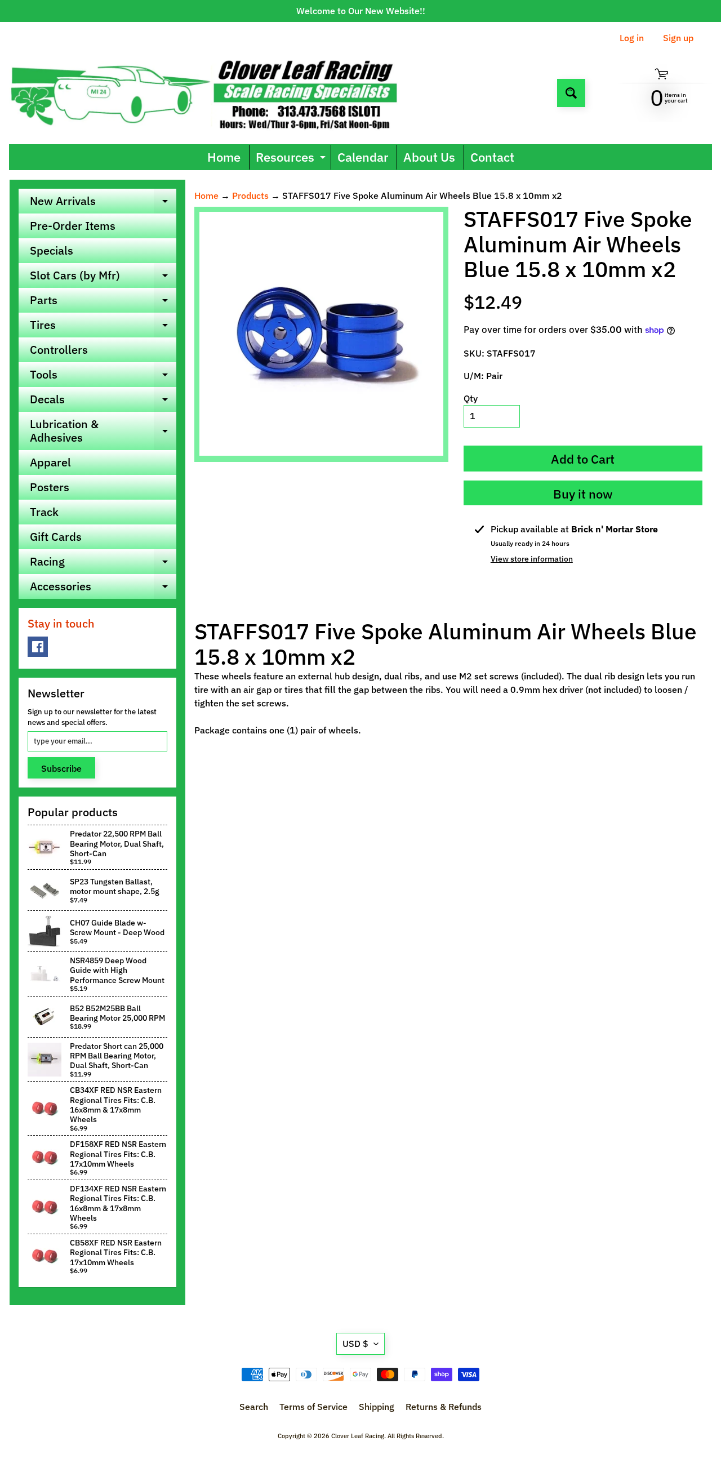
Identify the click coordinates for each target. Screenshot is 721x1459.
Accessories (103, 589)
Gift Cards (56, 536)
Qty (471, 398)
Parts (103, 302)
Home (224, 157)
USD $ (355, 1343)
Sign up (678, 37)
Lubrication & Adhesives (103, 431)
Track (44, 511)
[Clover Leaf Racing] (216, 92)
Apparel (50, 462)
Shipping (376, 1406)
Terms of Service (313, 1406)
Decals (103, 402)
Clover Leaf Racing (357, 1436)
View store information (532, 559)
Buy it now (583, 494)
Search (253, 1406)
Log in (632, 37)
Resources (292, 159)
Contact (492, 157)
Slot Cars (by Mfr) (103, 278)
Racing (103, 564)
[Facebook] (38, 647)
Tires (103, 327)
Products (250, 195)
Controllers (59, 349)
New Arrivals (103, 203)
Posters (49, 487)
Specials (51, 250)
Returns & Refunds (444, 1406)
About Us (429, 157)
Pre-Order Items (72, 225)
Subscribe (61, 768)
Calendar (362, 157)
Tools (103, 377)
